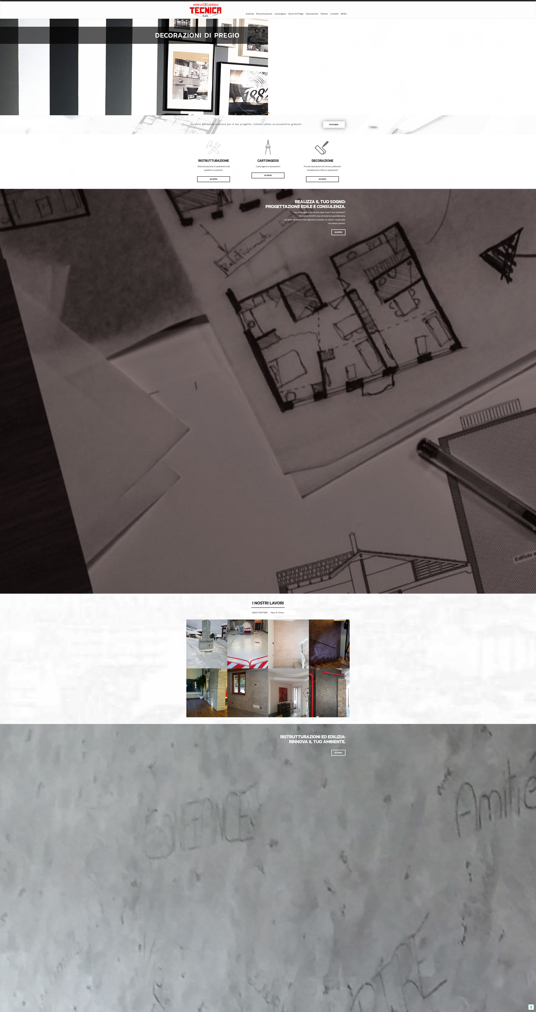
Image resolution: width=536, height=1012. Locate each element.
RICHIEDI (333, 124)
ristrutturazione (264, 13)
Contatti (334, 13)
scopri (213, 179)
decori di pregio (296, 13)
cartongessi (280, 13)
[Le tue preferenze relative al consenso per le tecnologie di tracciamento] (531, 1007)
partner (324, 13)
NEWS (344, 13)
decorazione (312, 13)
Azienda (250, 13)
